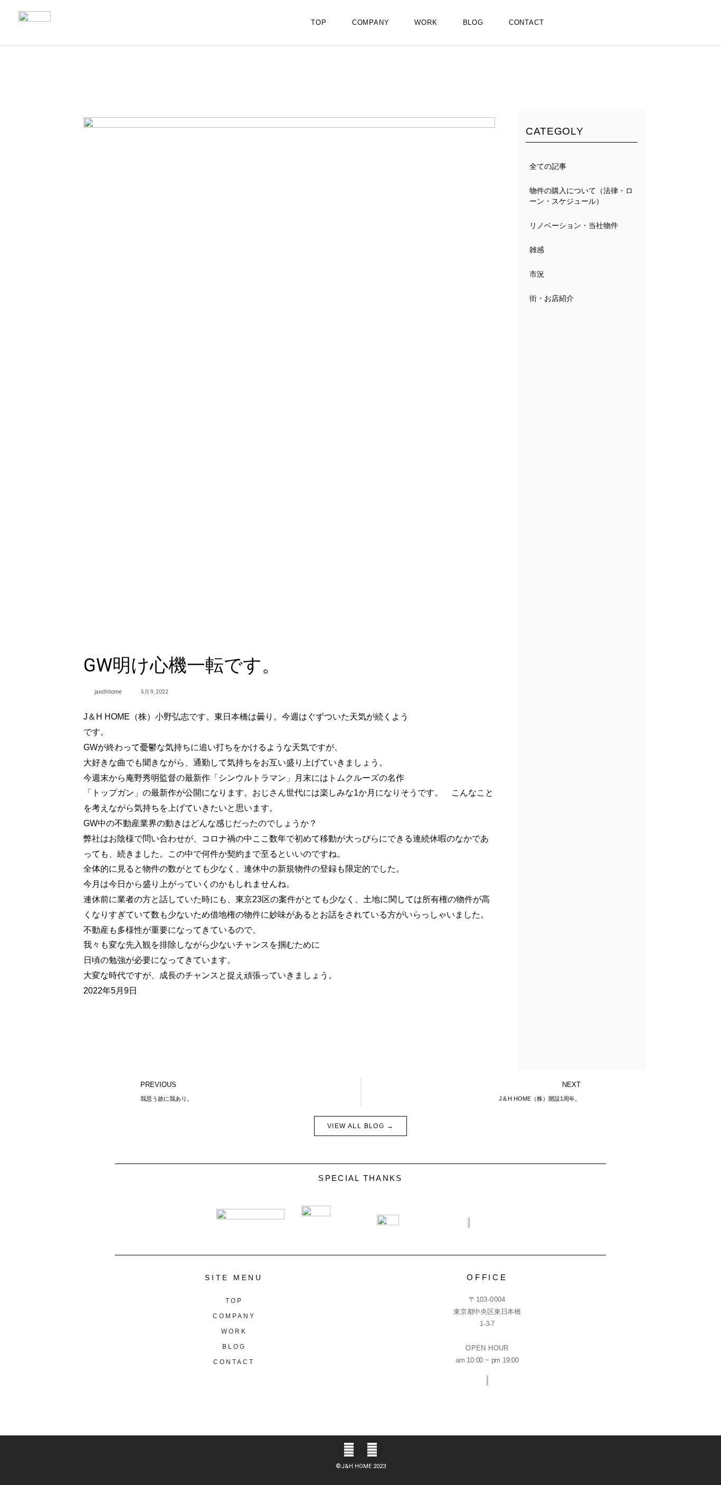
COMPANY (371, 22)
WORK (425, 22)
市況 (536, 274)
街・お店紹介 (551, 298)
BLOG (473, 22)
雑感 (536, 249)
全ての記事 (547, 166)
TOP (318, 22)
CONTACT (526, 22)
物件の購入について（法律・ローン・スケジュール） (581, 195)
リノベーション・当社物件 (573, 225)
